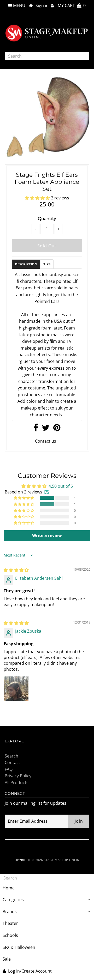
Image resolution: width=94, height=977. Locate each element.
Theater (10, 923)
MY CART (72, 5)
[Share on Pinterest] (56, 429)
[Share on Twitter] (46, 429)
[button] (38, 198)
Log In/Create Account (30, 971)
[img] (16, 570)
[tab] (26, 263)
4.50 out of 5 (61, 486)
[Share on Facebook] (35, 429)
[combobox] (47, 56)
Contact (12, 762)
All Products (16, 782)
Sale (7, 959)
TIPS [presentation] (46, 264)
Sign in (43, 5)
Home (9, 888)
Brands (10, 911)
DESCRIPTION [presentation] (26, 264)
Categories (13, 899)
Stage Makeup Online (62, 860)
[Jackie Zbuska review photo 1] (16, 688)
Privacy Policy (18, 776)
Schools (10, 935)
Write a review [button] (47, 535)
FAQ (9, 769)
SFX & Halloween (19, 947)
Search (11, 756)
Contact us (45, 441)
